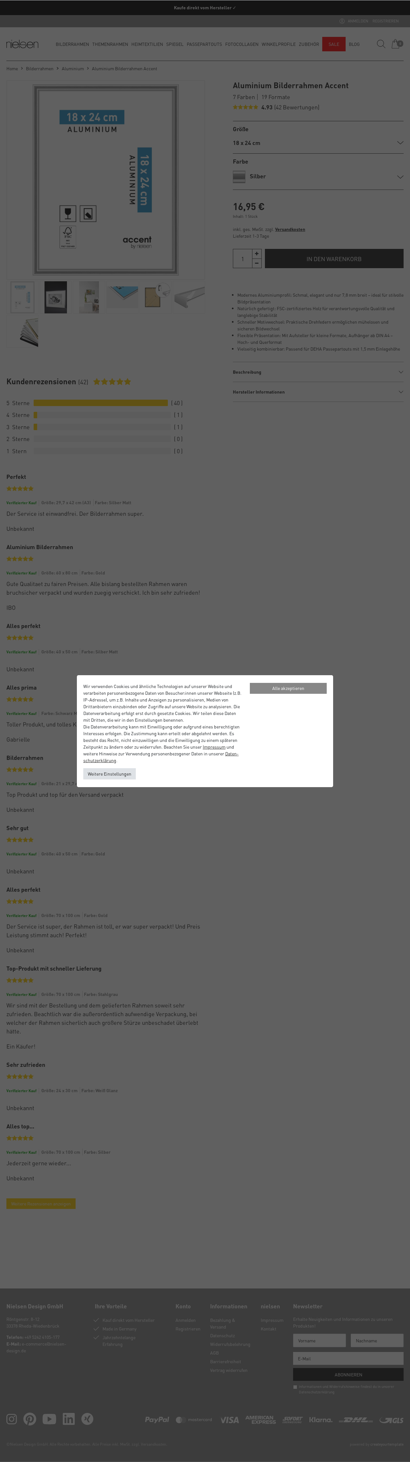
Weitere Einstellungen (109, 774)
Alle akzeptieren (288, 688)
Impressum (214, 747)
